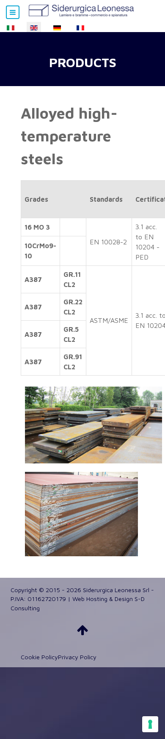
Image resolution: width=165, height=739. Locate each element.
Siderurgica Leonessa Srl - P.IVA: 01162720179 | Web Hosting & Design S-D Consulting (82, 599)
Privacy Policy (77, 656)
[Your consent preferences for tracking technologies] (150, 724)
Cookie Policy (39, 656)
